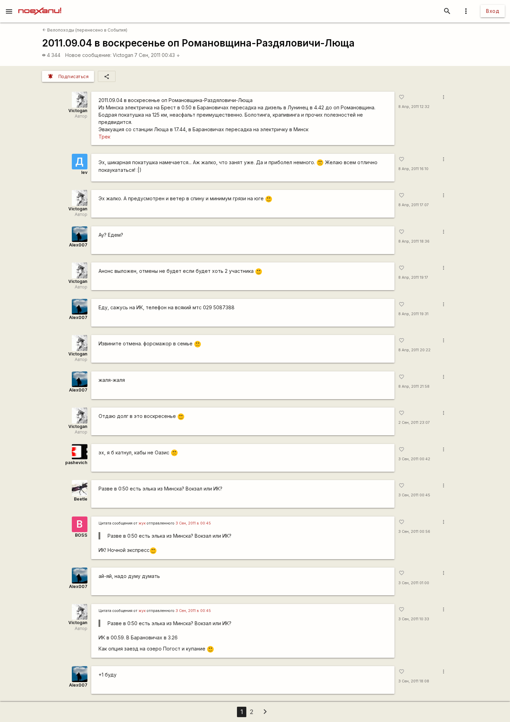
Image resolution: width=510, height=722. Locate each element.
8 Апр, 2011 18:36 (414, 241)
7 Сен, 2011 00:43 (157, 55)
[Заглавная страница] (40, 5)
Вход (492, 11)
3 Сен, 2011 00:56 (414, 531)
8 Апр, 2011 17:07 (413, 205)
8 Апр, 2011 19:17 (413, 277)
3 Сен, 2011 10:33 (413, 619)
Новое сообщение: (88, 55)
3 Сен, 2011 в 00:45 (193, 523)
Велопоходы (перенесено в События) (85, 30)
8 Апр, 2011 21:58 (414, 386)
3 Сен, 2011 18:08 (413, 681)
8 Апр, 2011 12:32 (414, 106)
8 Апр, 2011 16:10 (413, 169)
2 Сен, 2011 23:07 (414, 422)
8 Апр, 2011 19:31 (413, 314)
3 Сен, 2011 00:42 (414, 459)
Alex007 (78, 244)
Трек (104, 137)
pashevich (76, 462)
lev (84, 172)
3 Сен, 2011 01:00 (413, 583)
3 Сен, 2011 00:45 (414, 495)
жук (142, 523)
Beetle (80, 499)
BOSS (81, 535)
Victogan (123, 55)
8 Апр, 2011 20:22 (414, 350)
